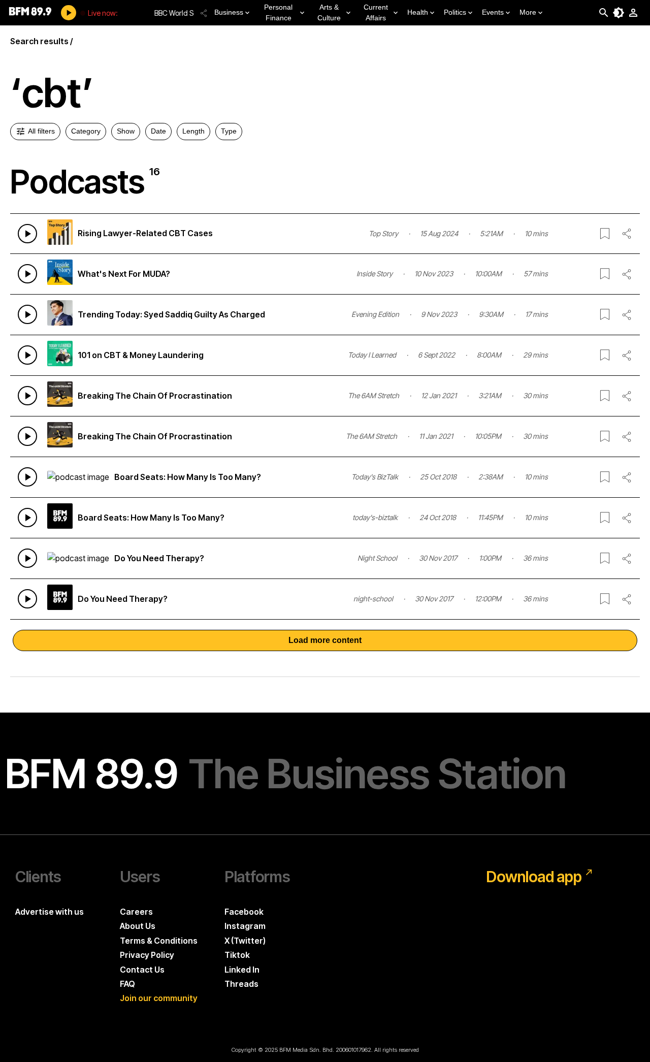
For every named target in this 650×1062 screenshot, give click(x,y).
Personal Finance (278, 12)
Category (86, 131)
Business (228, 12)
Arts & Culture (329, 12)
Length (193, 131)
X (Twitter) (245, 941)
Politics (455, 12)
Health (417, 12)
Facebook (244, 912)
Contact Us (142, 969)
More (527, 12)
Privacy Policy (147, 955)
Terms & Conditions (159, 941)
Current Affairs (376, 12)
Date (158, 131)
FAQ (127, 984)
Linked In (241, 969)
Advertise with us (49, 912)
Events (493, 12)
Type (229, 131)
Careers (136, 912)
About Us (137, 926)
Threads (241, 984)
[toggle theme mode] (618, 13)
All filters (41, 131)
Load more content (325, 640)
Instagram (245, 926)
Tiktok (237, 955)
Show (126, 131)
